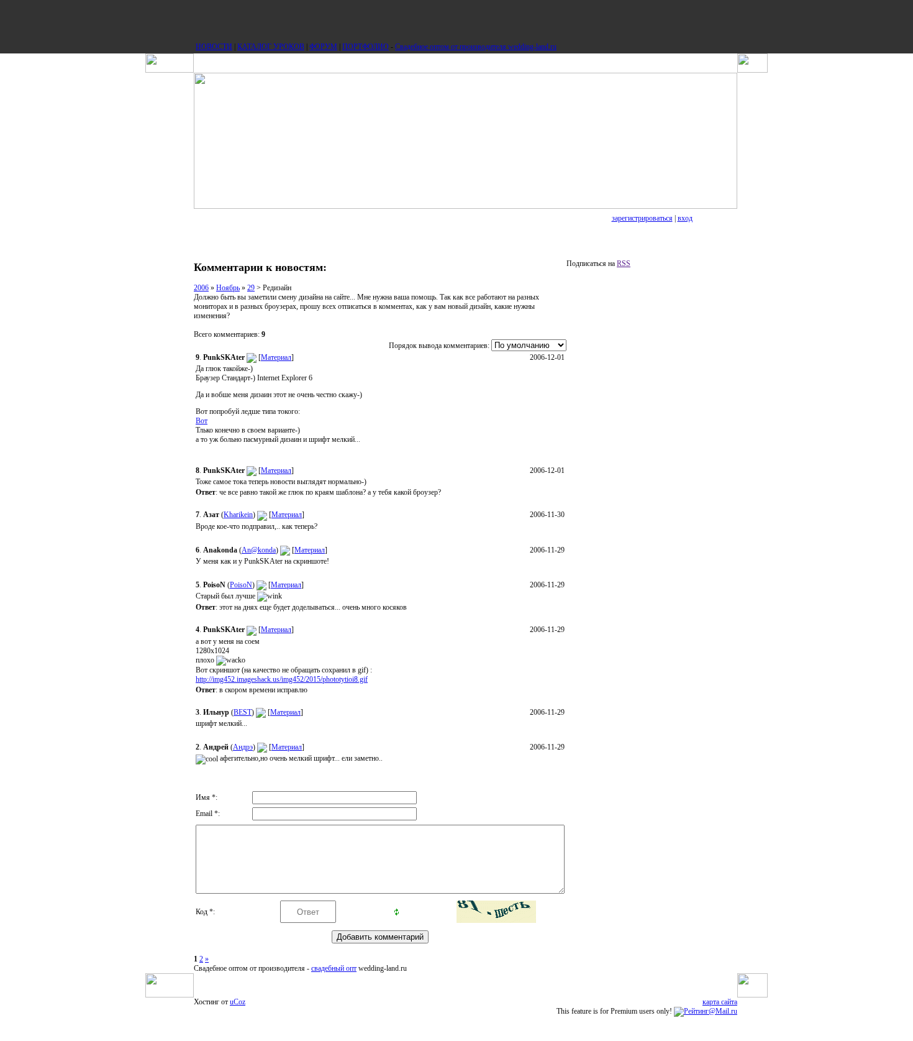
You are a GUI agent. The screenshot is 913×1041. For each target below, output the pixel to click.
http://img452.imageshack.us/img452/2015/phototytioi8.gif (282, 679)
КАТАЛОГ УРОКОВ (270, 46)
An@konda (259, 550)
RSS (623, 263)
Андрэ (243, 747)
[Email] (252, 357)
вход (685, 218)
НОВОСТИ (214, 46)
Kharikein (238, 514)
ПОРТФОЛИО (365, 46)
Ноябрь (228, 287)
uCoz (237, 1001)
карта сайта (719, 1001)
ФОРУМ (323, 46)
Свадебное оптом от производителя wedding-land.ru (475, 46)
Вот (201, 420)
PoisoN (241, 584)
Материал (276, 357)
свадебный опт (334, 968)
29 (251, 287)
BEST (243, 712)
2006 (201, 287)
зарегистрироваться (642, 218)
